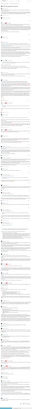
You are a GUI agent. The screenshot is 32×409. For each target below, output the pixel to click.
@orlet (2, 223)
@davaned (2, 175)
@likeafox (2, 44)
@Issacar (11, 129)
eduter (4, 8)
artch (3, 129)
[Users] (17, 1)
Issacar (4, 80)
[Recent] (13, 1)
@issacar (2, 104)
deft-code (4, 254)
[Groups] (19, 1)
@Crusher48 (10, 345)
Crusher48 (4, 323)
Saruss (4, 398)
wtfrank (4, 203)
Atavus (4, 42)
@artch (5, 43)
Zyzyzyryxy (4, 241)
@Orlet (8, 222)
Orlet (3, 174)
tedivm (4, 60)
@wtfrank (2, 362)
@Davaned (9, 174)
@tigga (2, 211)
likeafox (4, 37)
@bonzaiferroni (10, 47)
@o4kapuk (2, 274)
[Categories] (11, 1)
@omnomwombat (6, 44)
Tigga (3, 192)
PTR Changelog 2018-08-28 (9, 175)
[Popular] (15, 1)
